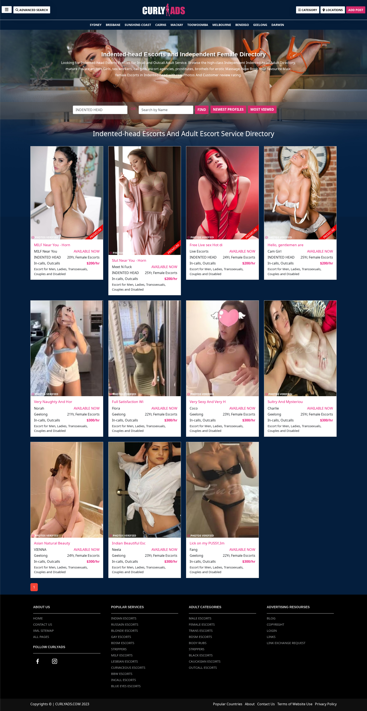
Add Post (355, 10)
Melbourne (222, 25)
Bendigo (242, 25)
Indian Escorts (123, 618)
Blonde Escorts (124, 630)
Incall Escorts (123, 680)
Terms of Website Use (294, 704)
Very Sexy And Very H (208, 401)
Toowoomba (198, 25)
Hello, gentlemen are (285, 244)
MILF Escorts (122, 655)
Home (38, 618)
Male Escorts (200, 618)
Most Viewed (262, 109)
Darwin (277, 25)
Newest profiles (228, 109)
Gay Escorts (121, 637)
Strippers (119, 649)
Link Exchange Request (286, 643)
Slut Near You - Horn (129, 260)
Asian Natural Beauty (52, 543)
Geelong (260, 25)
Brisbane (113, 25)
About (250, 704)
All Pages (41, 637)
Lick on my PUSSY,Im (207, 543)
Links (271, 637)
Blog (271, 618)
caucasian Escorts (204, 661)
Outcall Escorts (203, 667)
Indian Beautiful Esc (128, 543)
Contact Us (42, 624)
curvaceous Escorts (128, 667)
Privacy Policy (326, 704)
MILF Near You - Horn (52, 244)
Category (309, 10)
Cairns (161, 25)
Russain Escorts (124, 624)
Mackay (177, 25)
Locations (334, 10)
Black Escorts (201, 655)
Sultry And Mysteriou (285, 401)
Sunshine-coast (138, 25)
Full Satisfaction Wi (127, 401)
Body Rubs (197, 643)
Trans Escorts (201, 630)
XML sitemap (43, 630)
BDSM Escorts (122, 643)
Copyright (275, 624)
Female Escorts (202, 624)
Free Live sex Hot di (206, 244)
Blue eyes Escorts (126, 686)
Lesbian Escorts (124, 661)
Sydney (96, 25)
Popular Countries (227, 704)
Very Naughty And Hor (53, 401)
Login (272, 630)
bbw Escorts (121, 673)
